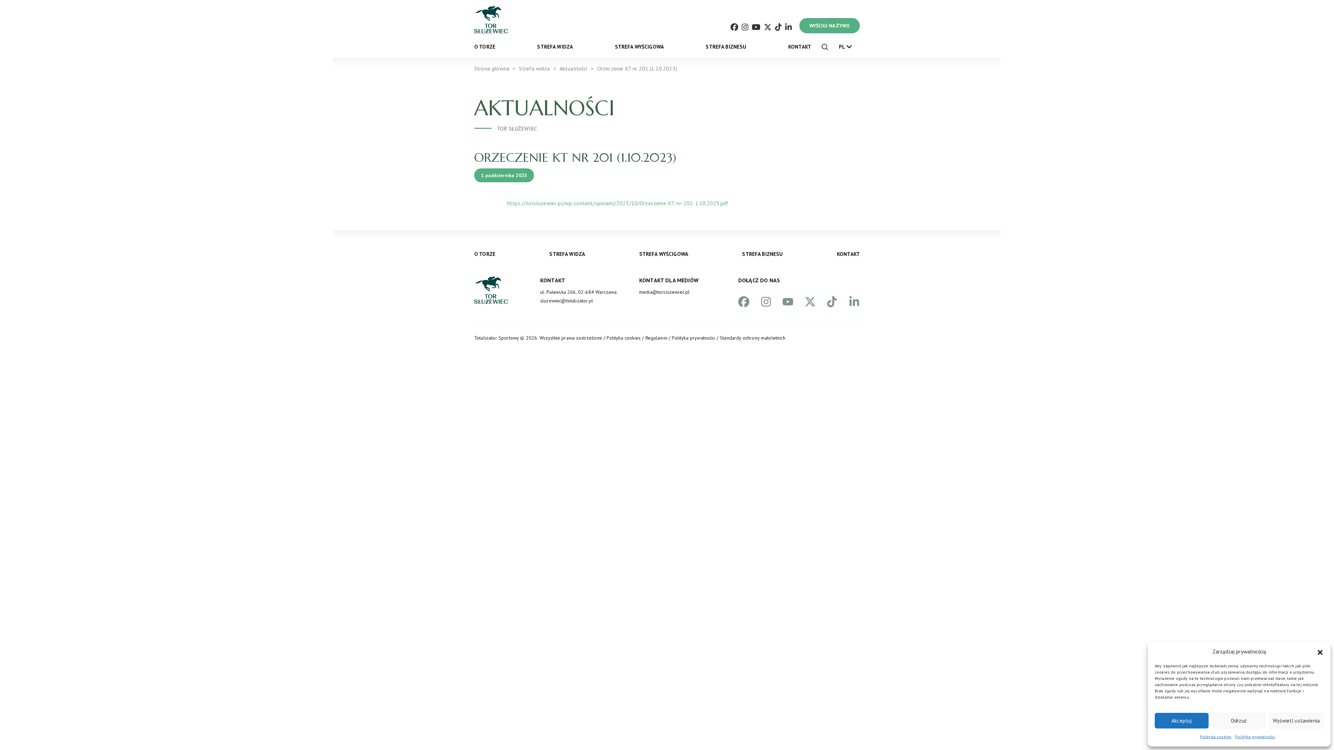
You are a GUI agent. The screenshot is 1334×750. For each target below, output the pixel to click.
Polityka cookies (1216, 736)
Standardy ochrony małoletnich (752, 338)
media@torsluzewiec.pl (664, 292)
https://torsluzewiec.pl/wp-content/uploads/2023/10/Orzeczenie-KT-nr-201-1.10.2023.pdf (618, 203)
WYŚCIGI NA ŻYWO (829, 26)
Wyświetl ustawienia (1296, 720)
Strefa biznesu (726, 46)
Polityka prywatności (1255, 736)
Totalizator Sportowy (496, 338)
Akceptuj (1181, 720)
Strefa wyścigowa (639, 46)
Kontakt (799, 46)
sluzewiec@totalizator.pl (566, 301)
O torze (484, 46)
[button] (1320, 651)
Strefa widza (555, 46)
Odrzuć (1239, 720)
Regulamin (656, 338)
